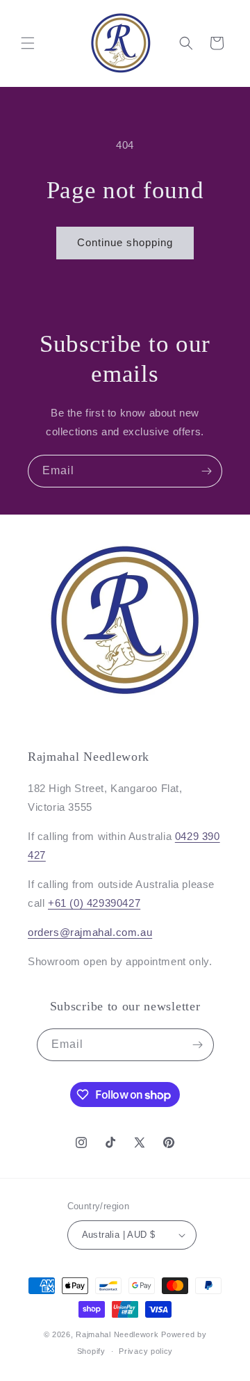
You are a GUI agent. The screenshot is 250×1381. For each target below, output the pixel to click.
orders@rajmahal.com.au (90, 932)
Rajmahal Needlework (117, 1334)
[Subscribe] (206, 471)
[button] (27, 43)
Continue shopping (125, 242)
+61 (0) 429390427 (94, 903)
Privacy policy (146, 1351)
